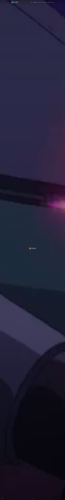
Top (31, 2)
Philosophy (35, 2)
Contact (52, 2)
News (41, 2)
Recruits (44, 2)
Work (38, 2)
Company (48, 2)
